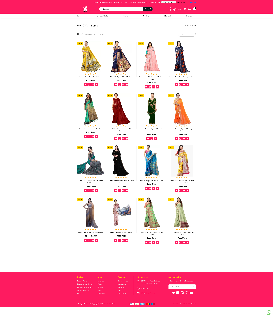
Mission (100, 287)
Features (189, 16)
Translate (193, 2)
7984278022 (145, 288)
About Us (101, 281)
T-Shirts (146, 16)
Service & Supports (83, 290)
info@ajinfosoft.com (148, 293)
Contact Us (101, 293)
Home (187, 25)
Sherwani (167, 16)
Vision (100, 284)
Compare (121, 287)
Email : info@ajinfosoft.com (103, 2)
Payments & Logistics (84, 284)
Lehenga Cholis (102, 16)
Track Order (122, 293)
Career (100, 290)
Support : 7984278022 (121, 2)
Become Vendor (123, 281)
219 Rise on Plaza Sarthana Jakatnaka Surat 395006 (150, 282)
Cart (119, 290)
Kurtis (125, 16)
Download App (155, 2)
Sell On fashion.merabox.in (138, 2)
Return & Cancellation (84, 287)
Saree (79, 16)
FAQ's (79, 293)
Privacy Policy (82, 281)
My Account (122, 284)
